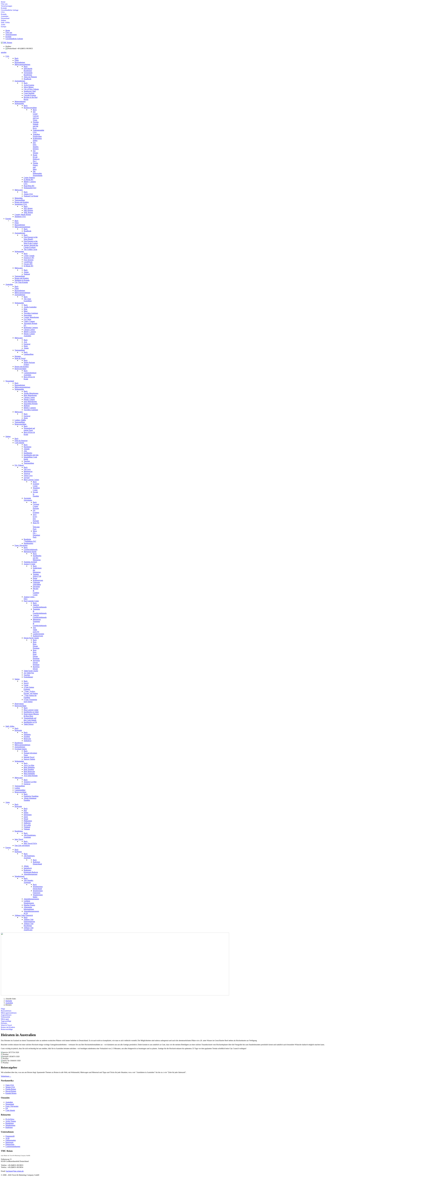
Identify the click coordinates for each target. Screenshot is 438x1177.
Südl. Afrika (5, 22)
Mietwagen (5, 1019)
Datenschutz (9, 1144)
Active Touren (10, 1121)
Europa (3, 27)
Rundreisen (9, 1123)
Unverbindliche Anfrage (9, 10)
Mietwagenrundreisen (9, 1013)
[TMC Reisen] (6, 43)
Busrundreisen (6, 1011)
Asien (3, 24)
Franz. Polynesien (11, 1106)
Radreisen (9, 1127)
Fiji (6, 1108)
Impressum (9, 1142)
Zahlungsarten (10, 1140)
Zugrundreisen (6, 1015)
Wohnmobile (5, 1017)
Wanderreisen (10, 1125)
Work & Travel (6, 1025)
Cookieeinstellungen (12, 1146)
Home (3, 2)
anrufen (3, 52)
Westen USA (10, 1087)
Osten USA (9, 1085)
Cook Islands (10, 1110)
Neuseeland (5, 18)
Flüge (3, 1009)
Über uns (4, 4)
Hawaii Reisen (10, 1091)
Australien (4, 16)
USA (3, 12)
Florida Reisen (10, 1089)
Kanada (4, 14)
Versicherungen (6, 6)
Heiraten (4, 1023)
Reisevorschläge (7, 1029)
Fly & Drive (9, 1119)
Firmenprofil (9, 1136)
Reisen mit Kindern (8, 1027)
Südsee (3, 20)
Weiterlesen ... (6, 1076)
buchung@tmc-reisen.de (15, 1171)
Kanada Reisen (10, 1093)
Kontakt (4, 8)
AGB (7, 1138)
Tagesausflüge (6, 1021)
